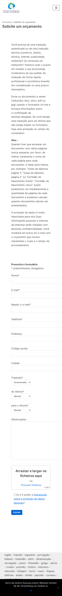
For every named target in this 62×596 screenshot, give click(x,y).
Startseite (7, 22)
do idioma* (17, 391)
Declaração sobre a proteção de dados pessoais (30, 498)
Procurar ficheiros (31, 485)
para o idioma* (19, 405)
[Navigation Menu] (56, 7)
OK (31, 591)
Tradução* (17, 377)
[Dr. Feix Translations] (11, 7)
